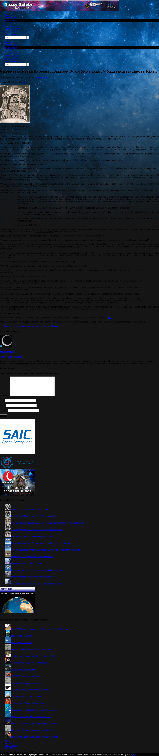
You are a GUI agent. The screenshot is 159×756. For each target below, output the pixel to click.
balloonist (8, 326)
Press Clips (10, 15)
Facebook (11, 357)
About (7, 741)
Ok (133, 754)
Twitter (3, 357)
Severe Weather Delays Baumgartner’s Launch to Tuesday (37, 570)
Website (19, 357)
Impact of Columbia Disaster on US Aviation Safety (33, 723)
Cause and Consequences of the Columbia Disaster (33, 710)
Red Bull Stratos (42, 78)
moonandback (7, 351)
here (24, 82)
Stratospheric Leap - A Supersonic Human (29, 509)
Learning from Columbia (21, 643)
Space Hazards (11, 34)
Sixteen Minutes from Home (23, 669)
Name (2, 400)
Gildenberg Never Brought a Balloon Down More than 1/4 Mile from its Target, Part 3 (48, 523)
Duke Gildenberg (20, 326)
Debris (8, 23)
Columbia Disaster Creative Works (26, 696)
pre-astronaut (52, 326)
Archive (8, 743)
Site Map (9, 748)
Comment (5, 395)
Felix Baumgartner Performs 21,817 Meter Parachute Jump (37, 583)
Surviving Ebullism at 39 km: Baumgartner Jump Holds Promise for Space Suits (45, 550)
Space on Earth (12, 28)
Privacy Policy (11, 746)
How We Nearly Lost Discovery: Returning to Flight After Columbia (40, 629)
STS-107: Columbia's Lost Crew (25, 676)
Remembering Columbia (21, 636)
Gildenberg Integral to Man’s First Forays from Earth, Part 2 (37, 530)
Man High (42, 326)
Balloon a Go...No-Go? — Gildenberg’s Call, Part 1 (33, 536)
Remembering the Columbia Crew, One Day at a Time (34, 737)
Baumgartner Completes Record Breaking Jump (32, 557)
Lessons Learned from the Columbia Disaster (31, 717)
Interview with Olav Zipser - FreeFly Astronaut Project (34, 516)
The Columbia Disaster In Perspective (27, 703)
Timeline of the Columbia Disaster (25, 683)
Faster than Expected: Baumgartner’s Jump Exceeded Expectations (41, 543)
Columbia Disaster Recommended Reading (30, 690)
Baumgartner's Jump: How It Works (26, 563)
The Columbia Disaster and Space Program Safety (33, 656)
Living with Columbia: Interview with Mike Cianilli (32, 730)
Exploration (11, 31)
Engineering (11, 20)
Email (2, 405)
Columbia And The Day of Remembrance (29, 663)
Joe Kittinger (32, 326)
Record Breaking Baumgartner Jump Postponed (32, 577)
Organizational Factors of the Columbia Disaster (32, 649)
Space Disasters (12, 26)
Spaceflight (10, 17)
